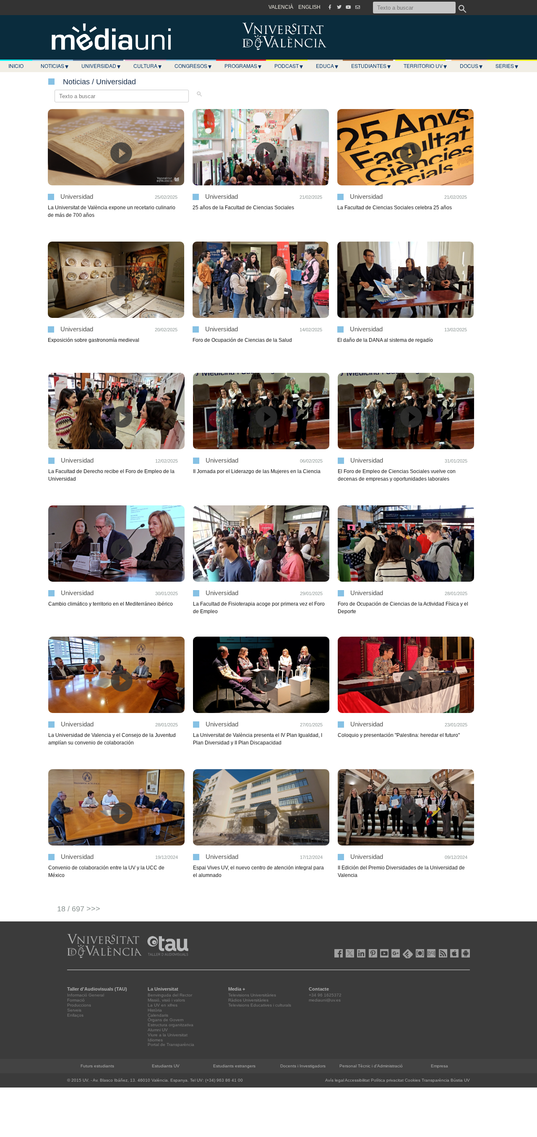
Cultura (147, 65)
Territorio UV (425, 65)
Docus (471, 65)
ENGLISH (309, 7)
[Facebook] (330, 7)
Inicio (15, 65)
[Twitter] (339, 7)
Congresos (193, 65)
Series (506, 65)
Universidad (100, 65)
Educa (327, 65)
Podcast (288, 65)
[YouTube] (348, 7)
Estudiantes (371, 65)
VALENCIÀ (280, 7)
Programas (242, 65)
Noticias (54, 65)
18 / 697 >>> (78, 909)
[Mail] (357, 7)
